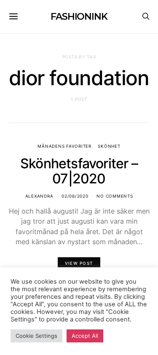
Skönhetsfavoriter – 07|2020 (79, 171)
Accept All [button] (85, 335)
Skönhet (109, 146)
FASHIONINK (79, 16)
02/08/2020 (75, 195)
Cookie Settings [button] (36, 335)
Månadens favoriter (64, 146)
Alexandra (39, 195)
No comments (114, 195)
